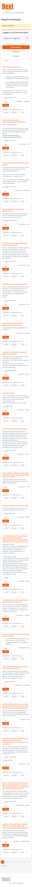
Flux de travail (26, 190)
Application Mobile (25, 841)
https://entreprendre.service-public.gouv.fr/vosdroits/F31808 (11, 136)
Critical (23, 112)
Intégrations (27, 101)
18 (28, 862)
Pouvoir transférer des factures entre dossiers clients (15, 635)
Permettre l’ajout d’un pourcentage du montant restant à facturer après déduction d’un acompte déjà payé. (15, 706)
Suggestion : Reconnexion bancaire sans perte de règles (14, 353)
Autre (28, 144)
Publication (27, 615)
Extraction (27, 409)
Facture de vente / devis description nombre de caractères (15, 244)
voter (5, 105)
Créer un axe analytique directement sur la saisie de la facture (15, 667)
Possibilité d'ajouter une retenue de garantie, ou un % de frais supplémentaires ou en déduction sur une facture (16, 741)
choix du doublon (8, 393)
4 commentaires (22, 486)
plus (14, 574)
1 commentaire (18, 333)
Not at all (7, 112)
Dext (10, 883)
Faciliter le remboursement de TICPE (15, 505)
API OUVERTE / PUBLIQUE (11, 67)
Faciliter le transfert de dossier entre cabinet (15, 164)
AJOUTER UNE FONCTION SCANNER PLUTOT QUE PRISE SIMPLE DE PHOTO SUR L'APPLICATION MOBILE (15, 826)
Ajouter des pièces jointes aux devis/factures (13, 210)
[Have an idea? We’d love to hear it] (7, 6)
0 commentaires (19, 101)
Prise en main (26, 685)
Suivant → (4, 865)
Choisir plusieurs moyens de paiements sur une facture (12, 324)
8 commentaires (22, 647)
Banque (28, 374)
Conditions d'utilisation (17, 883)
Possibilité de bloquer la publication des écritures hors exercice (15, 601)
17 (24, 862)
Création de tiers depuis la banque (14, 429)
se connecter (18, 12)
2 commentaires (18, 190)
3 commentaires (22, 224)
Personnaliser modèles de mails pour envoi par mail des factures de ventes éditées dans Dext (15, 475)
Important (15, 112)
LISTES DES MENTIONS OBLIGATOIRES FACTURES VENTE (14, 121)
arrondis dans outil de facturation (14, 284)
